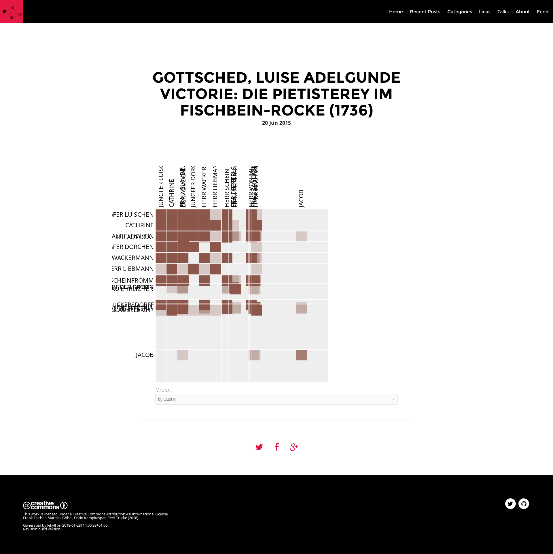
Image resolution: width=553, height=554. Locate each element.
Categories (459, 11)
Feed (543, 11)
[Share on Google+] (294, 447)
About (523, 11)
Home (396, 11)
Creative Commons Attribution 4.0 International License (120, 514)
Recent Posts (425, 11)
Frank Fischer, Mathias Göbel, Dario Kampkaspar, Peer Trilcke (75, 517)
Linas (484, 11)
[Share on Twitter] (259, 447)
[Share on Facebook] (276, 447)
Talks (503, 11)
